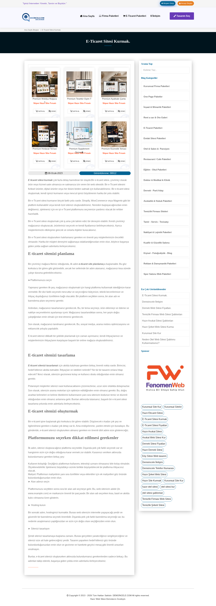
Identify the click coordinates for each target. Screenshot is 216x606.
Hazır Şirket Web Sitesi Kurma (158, 327)
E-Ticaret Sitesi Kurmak (154, 419)
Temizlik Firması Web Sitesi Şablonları (162, 314)
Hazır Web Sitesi (98, 599)
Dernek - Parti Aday (153, 190)
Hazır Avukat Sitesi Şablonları (157, 320)
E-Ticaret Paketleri (135, 16)
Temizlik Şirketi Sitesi (153, 505)
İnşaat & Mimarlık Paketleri (157, 107)
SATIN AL (41, 111)
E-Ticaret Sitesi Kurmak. (51, 30)
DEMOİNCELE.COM (122, 595)
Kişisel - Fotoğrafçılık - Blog (158, 253)
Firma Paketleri (110, 16)
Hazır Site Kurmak (151, 480)
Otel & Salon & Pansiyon (156, 149)
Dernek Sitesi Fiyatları (153, 443)
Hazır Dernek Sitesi (152, 450)
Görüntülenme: (105, 173)
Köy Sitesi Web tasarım (154, 456)
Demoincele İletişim (152, 302)
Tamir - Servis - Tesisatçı (156, 222)
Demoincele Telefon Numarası (158, 468)
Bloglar (36, 30)
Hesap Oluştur (186, 3)
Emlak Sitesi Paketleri (155, 138)
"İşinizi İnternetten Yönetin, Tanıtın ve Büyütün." (45, 3)
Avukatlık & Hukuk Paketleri (158, 201)
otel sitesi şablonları (152, 493)
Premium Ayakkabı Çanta (114, 99)
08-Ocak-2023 (55, 173)
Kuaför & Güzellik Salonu (157, 242)
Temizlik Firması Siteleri (156, 211)
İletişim (156, 16)
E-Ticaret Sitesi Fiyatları (154, 425)
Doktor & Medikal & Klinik (157, 180)
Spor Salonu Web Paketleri (157, 274)
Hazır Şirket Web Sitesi (154, 474)
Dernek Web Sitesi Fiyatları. (156, 308)
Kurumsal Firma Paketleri (157, 86)
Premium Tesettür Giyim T (79, 99)
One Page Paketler (153, 96)
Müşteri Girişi (168, 3)
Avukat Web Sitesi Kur (154, 437)
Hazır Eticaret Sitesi (152, 413)
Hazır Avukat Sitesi (152, 431)
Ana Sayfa (88, 16)
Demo (53, 111)
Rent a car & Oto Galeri (155, 117)
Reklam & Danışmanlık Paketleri (160, 263)
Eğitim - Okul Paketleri (155, 169)
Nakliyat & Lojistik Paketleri (158, 232)
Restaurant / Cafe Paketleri (157, 159)
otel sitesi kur (168, 487)
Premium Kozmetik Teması (114, 149)
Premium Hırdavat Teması (45, 149)
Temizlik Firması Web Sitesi (156, 499)
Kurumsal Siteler (173, 407)
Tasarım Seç (183, 16)
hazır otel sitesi (150, 487)
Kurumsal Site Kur (151, 333)
